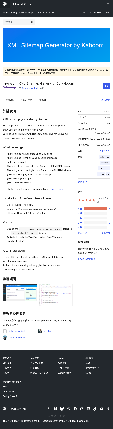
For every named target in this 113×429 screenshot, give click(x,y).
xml (107, 174)
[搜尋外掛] (32, 22)
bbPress (8, 391)
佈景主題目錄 (37, 363)
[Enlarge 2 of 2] (69, 287)
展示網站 (34, 358)
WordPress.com (12, 381)
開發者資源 (63, 367)
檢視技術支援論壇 (87, 259)
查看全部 (105, 232)
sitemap (101, 174)
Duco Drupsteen (17, 337)
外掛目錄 (34, 367)
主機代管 (7, 367)
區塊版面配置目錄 (39, 372)
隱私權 (6, 372)
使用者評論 (26, 100)
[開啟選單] (108, 4)
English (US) (104, 151)
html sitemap (104, 168)
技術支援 (105, 100)
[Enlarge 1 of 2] (33, 287)
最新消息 (7, 363)
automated (104, 157)
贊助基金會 (92, 367)
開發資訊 (42, 100)
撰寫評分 (82, 232)
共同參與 (89, 358)
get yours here (58, 189)
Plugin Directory (10, 12)
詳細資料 (10, 100)
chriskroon (49, 331)
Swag (89, 372)
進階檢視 (82, 181)
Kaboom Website (30, 88)
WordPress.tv (66, 372)
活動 (87, 363)
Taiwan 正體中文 (17, 408)
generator (105, 163)
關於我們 (7, 358)
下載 (106, 86)
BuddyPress (10, 396)
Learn (61, 358)
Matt (6, 386)
